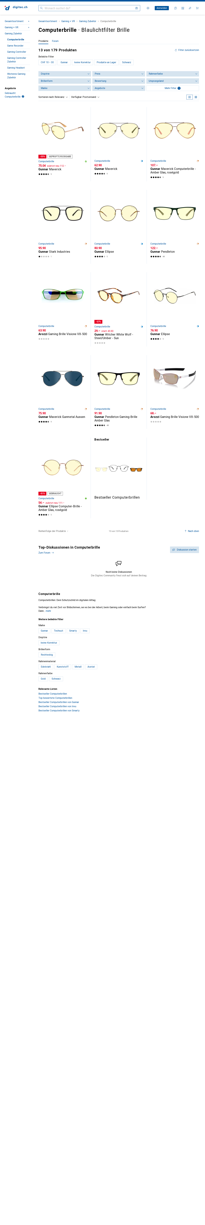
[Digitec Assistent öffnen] (175, 8)
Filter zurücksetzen (188, 50)
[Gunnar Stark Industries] (63, 226)
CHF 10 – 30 (47, 62)
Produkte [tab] (43, 41)
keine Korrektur (82, 62)
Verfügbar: (76, 97)
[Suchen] (41, 8)
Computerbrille (15, 39)
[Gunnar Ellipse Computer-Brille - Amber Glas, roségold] (63, 479)
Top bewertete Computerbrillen (55, 698)
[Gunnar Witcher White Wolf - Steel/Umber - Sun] (119, 309)
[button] (86, 161)
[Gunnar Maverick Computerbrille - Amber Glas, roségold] (175, 144)
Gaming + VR (11, 27)
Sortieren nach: (46, 97)
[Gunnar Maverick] (63, 144)
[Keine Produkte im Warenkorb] (197, 8)
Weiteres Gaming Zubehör (16, 75)
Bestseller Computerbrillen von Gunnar (58, 702)
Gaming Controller (16, 51)
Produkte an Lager (106, 62)
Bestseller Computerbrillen (52, 693)
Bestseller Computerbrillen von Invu (57, 706)
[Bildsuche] (136, 8)
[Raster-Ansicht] (189, 97)
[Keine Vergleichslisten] (182, 8)
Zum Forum (44, 552)
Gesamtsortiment (14, 21)
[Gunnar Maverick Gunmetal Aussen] (63, 392)
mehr (48, 610)
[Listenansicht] (196, 97)
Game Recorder (15, 45)
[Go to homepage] (16, 8)
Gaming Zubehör (13, 33)
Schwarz (126, 62)
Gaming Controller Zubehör (16, 60)
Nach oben (193, 531)
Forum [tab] (55, 41)
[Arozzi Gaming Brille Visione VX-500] (63, 309)
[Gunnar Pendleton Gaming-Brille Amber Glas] (119, 392)
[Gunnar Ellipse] (119, 226)
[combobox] (60, 97)
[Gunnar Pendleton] (175, 226)
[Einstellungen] (148, 8)
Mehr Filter (172, 88)
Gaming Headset (16, 67)
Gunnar (64, 62)
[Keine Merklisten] (190, 8)
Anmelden (162, 8)
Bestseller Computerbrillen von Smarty (59, 710)
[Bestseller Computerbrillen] (118, 468)
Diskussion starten (187, 549)
